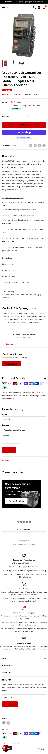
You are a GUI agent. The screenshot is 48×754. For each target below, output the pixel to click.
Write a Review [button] (25, 529)
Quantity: (5, 116)
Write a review (11, 363)
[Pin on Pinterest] (35, 145)
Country (5, 414)
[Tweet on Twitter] (39, 145)
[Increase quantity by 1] (27, 116)
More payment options (24, 138)
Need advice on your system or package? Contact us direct (24, 2)
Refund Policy (7, 460)
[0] (43, 7)
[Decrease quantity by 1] (13, 116)
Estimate (9, 450)
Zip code (5, 436)
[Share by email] (44, 145)
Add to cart (24, 125)
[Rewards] (5, 748)
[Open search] (34, 7)
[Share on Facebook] (30, 145)
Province (5, 425)
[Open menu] (3, 7)
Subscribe (10, 704)
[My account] (39, 7)
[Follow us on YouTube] (8, 723)
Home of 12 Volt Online (12, 95)
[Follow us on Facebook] (4, 723)
